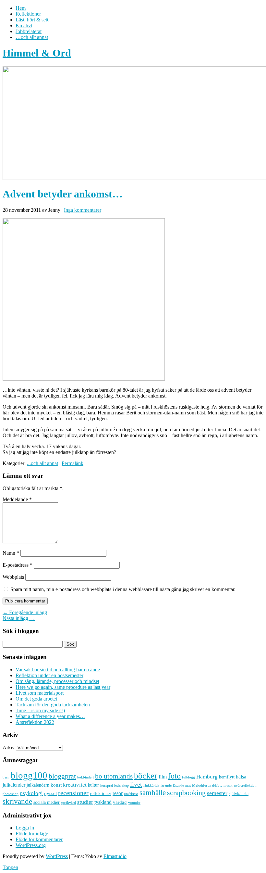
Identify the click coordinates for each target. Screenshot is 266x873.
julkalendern (38, 785)
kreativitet (75, 785)
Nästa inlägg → (19, 618)
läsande (178, 785)
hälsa (241, 777)
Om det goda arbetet (36, 699)
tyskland (103, 802)
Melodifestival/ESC (207, 785)
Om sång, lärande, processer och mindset (57, 681)
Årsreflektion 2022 (35, 722)
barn (6, 777)
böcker (145, 775)
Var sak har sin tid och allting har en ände (58, 669)
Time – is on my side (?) (40, 710)
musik (228, 785)
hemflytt (227, 777)
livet (136, 784)
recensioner (73, 792)
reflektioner (100, 793)
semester (217, 793)
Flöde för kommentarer (39, 839)
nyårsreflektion (245, 785)
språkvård (68, 802)
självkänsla (238, 793)
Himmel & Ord (37, 53)
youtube (134, 802)
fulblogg (188, 777)
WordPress (57, 856)
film (163, 776)
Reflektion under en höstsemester (49, 675)
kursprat (106, 785)
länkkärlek (151, 785)
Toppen (10, 867)
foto (174, 775)
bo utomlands (114, 776)
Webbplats (13, 577)
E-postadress (17, 565)
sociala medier (46, 802)
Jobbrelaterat (29, 31)
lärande (166, 785)
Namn (11, 553)
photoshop (10, 794)
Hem (21, 8)
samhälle (152, 792)
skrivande (17, 801)
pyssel (50, 793)
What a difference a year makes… (50, 716)
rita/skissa (131, 794)
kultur (93, 785)
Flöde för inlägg (32, 833)
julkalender (14, 785)
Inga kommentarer (82, 210)
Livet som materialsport (40, 693)
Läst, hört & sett (32, 19)
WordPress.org (31, 845)
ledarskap (121, 785)
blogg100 (29, 775)
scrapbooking (186, 793)
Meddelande (17, 499)
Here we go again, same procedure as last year (63, 687)
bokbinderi (85, 777)
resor (118, 793)
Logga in (25, 827)
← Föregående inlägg (25, 612)
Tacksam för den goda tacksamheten (53, 704)
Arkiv (9, 747)
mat (188, 785)
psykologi (31, 793)
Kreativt (24, 25)
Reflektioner (28, 14)
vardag (120, 802)
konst (56, 785)
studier (85, 802)
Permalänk (72, 463)
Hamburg (207, 777)
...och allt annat (42, 463)
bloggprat (62, 776)
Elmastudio (115, 856)
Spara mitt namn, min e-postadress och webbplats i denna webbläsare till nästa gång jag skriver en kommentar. (123, 589)
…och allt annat (32, 37)
